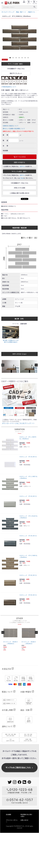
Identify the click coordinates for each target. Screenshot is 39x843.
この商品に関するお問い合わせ (19, 193)
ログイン (22, 166)
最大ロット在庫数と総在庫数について (14, 128)
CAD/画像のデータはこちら (15, 69)
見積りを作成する (19, 162)
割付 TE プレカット (16, 73)
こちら (22, 178)
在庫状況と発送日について (10, 126)
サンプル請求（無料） (16, 64)
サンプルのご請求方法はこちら (20, 767)
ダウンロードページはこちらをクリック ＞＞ (18, 423)
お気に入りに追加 (19, 188)
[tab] (11, 58)
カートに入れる (21, 157)
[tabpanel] (19, 37)
